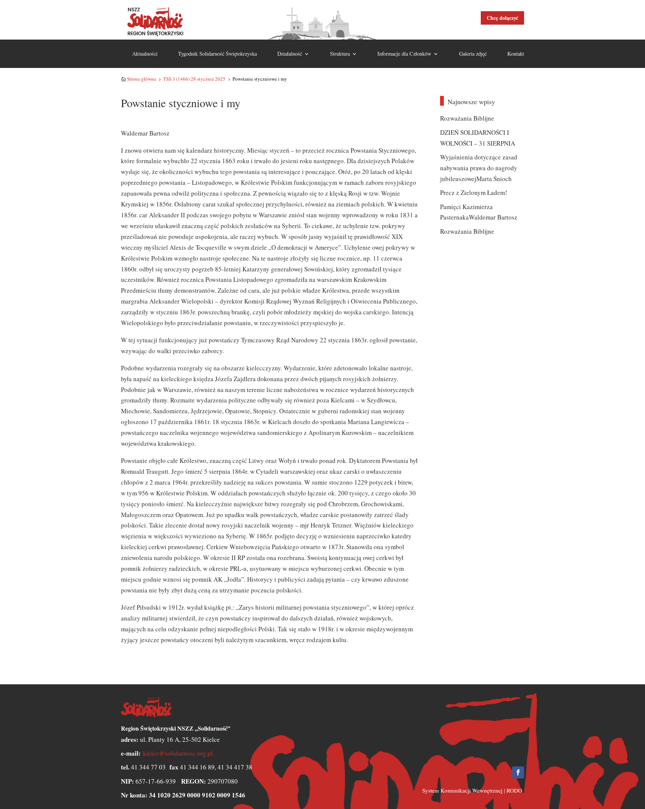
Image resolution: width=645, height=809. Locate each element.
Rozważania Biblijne (467, 118)
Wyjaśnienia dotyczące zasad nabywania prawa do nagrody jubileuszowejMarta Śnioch (478, 168)
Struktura (340, 53)
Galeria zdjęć (473, 53)
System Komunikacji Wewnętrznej (462, 790)
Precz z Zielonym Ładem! (473, 192)
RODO (514, 790)
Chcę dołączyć (502, 18)
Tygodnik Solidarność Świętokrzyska (217, 53)
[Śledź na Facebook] (518, 772)
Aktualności (145, 53)
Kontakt (515, 53)
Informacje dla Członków (404, 53)
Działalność (289, 53)
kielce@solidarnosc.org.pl (178, 753)
